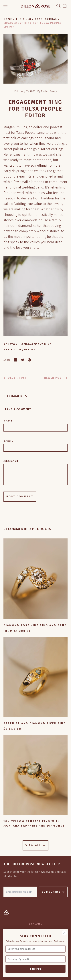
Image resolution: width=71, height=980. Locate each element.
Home (7, 19)
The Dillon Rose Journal (36, 19)
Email (8, 440)
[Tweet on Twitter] (22, 360)
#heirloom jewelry (19, 349)
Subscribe (35, 968)
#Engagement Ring (36, 344)
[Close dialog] (64, 932)
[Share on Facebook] (15, 360)
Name (8, 420)
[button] (58, 6)
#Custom (10, 344)
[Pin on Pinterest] (29, 360)
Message (11, 460)
